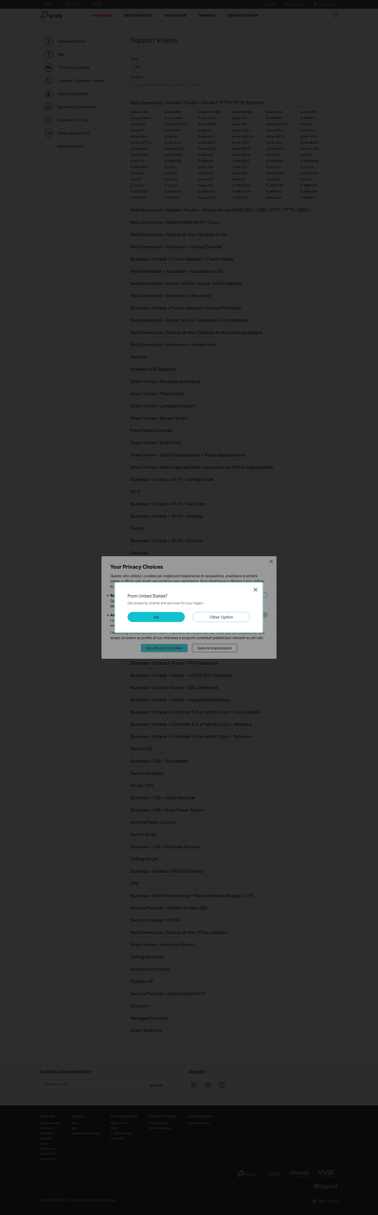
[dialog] (189, 607)
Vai (156, 616)
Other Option (221, 616)
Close (255, 589)
